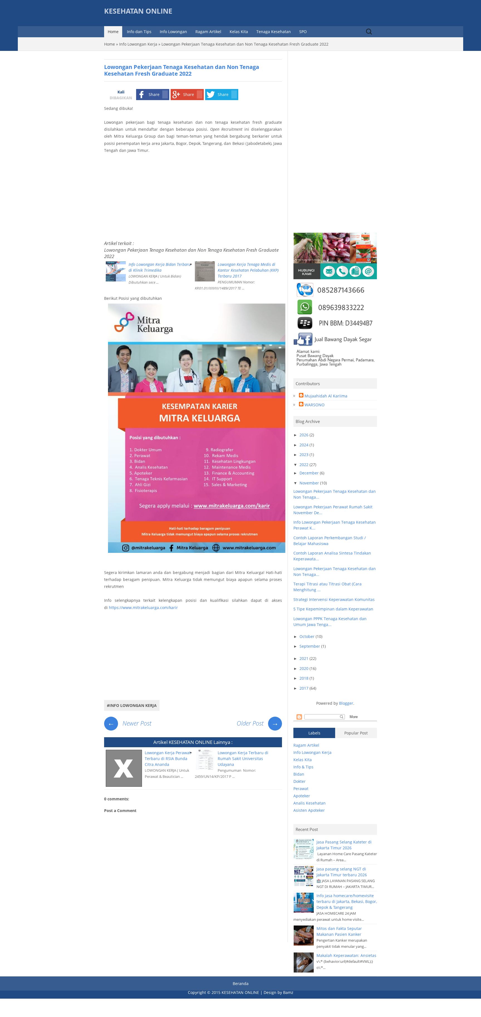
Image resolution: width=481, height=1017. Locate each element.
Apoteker (301, 795)
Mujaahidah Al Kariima (326, 396)
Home (113, 31)
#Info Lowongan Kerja (132, 705)
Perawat (300, 788)
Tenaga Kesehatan (273, 31)
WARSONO (315, 404)
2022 (305, 464)
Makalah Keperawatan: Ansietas (346, 955)
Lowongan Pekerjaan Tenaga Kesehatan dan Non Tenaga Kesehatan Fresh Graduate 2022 (191, 253)
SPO (303, 31)
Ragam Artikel (208, 31)
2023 (305, 454)
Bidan (298, 774)
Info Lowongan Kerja (138, 44)
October (308, 636)
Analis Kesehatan (309, 803)
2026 (305, 434)
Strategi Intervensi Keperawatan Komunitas (334, 599)
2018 (305, 678)
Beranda (241, 983)
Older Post (258, 723)
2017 (305, 688)
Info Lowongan (173, 31)
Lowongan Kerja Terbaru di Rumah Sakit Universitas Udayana (243, 758)
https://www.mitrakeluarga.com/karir (143, 607)
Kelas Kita (239, 31)
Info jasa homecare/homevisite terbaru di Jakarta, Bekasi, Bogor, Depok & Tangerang (346, 901)
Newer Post (129, 723)
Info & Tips (303, 766)
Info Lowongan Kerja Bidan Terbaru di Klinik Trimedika (160, 267)
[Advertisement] (193, 195)
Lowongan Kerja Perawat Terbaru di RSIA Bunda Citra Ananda (168, 758)
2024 (305, 444)
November (310, 483)
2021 (305, 658)
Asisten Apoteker (309, 810)
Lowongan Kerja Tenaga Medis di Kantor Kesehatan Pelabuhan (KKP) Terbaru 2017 (248, 270)
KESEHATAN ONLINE (138, 11)
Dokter (299, 781)
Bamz (288, 992)
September (310, 646)
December (310, 473)
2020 (305, 668)
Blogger (346, 703)
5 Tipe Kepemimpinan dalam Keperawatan (333, 609)
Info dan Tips (139, 31)
